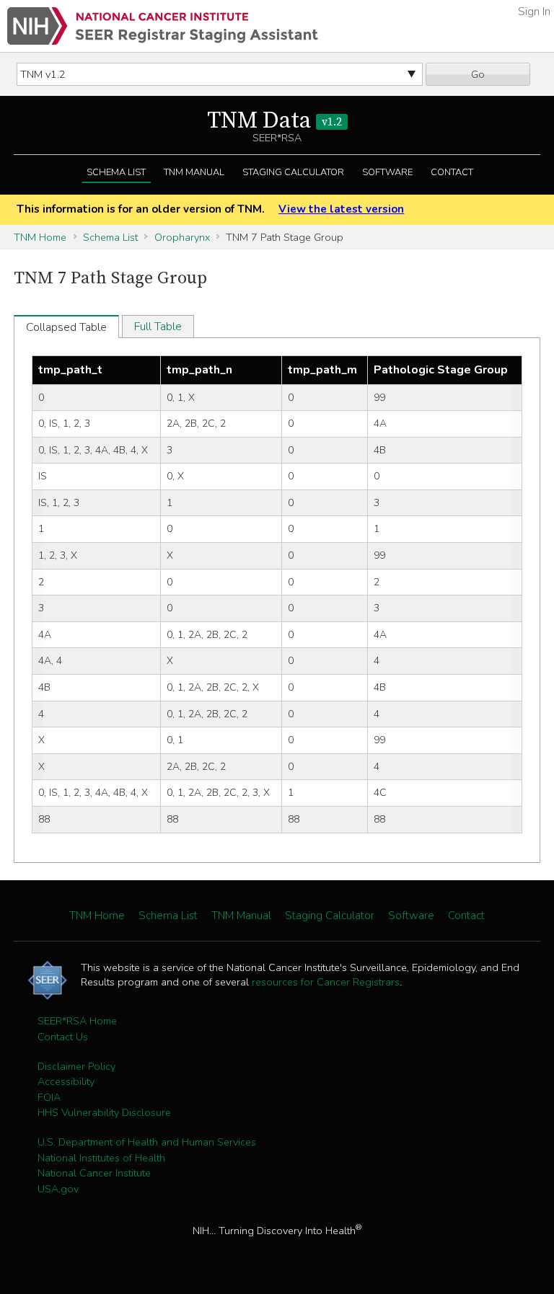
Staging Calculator (293, 172)
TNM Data (274, 121)
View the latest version (341, 209)
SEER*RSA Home (77, 1021)
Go (478, 74)
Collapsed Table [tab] (66, 327)
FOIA (49, 1097)
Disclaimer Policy (76, 1066)
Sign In (534, 11)
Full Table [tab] (158, 326)
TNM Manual (194, 172)
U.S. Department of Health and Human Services (147, 1142)
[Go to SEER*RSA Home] (162, 26)
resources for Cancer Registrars (326, 982)
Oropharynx (182, 237)
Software (387, 172)
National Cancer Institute (94, 1173)
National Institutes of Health (101, 1158)
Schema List (116, 172)
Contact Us (63, 1036)
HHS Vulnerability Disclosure (104, 1112)
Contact (452, 172)
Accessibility (66, 1081)
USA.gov (58, 1189)
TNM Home (40, 237)
